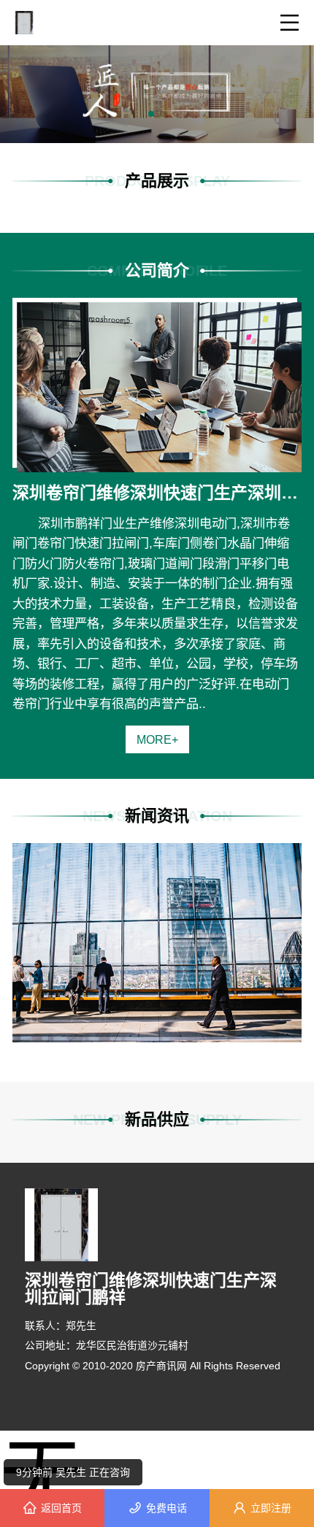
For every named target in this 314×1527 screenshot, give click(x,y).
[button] (151, 114)
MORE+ (157, 739)
